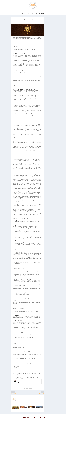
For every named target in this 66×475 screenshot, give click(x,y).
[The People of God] (39, 407)
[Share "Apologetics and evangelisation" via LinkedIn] (27, 389)
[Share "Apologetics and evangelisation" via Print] (31, 389)
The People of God (38, 409)
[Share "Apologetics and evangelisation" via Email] (30, 389)
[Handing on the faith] (23, 407)
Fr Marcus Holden (20, 397)
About (25, 13)
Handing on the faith (22, 409)
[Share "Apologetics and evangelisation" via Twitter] (26, 389)
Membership (33, 13)
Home (23, 13)
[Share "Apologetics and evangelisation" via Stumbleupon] (29, 389)
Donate (37, 13)
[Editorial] (31, 407)
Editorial (29, 409)
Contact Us (41, 13)
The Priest (29, 13)
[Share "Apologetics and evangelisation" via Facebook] (25, 389)
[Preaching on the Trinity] (15, 407)
